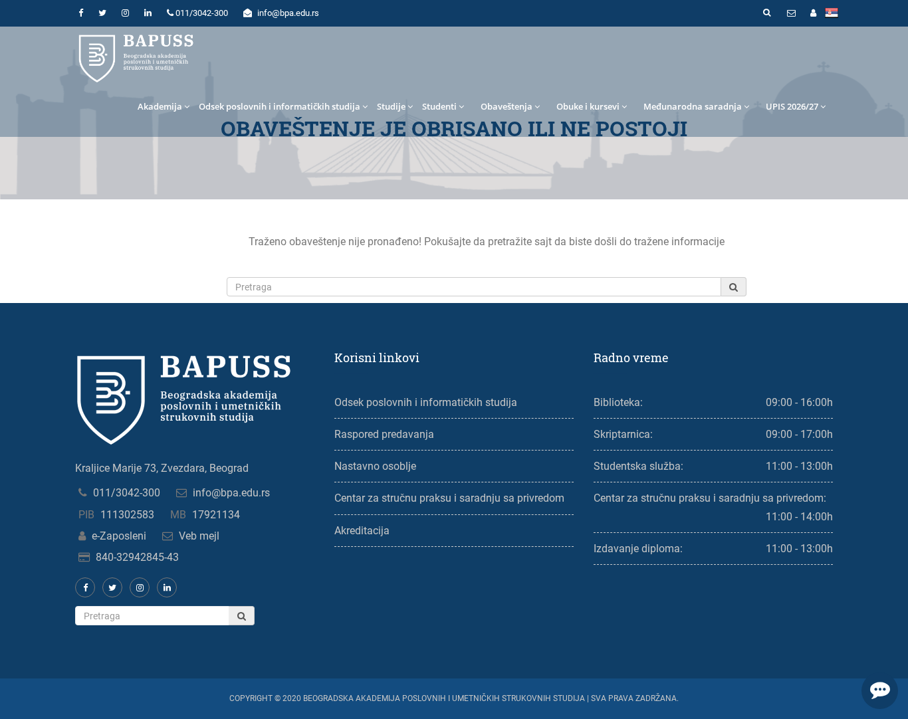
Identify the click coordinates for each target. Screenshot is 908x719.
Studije (391, 106)
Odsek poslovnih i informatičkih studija (279, 106)
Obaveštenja (506, 106)
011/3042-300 (126, 492)
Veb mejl (199, 536)
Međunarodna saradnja (692, 106)
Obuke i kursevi (588, 106)
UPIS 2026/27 (792, 106)
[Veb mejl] (791, 13)
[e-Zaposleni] (813, 13)
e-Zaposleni (119, 536)
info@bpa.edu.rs (231, 492)
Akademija (160, 106)
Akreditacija (362, 530)
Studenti (439, 106)
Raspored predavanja (384, 434)
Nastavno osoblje (375, 466)
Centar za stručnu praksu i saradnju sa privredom (449, 498)
